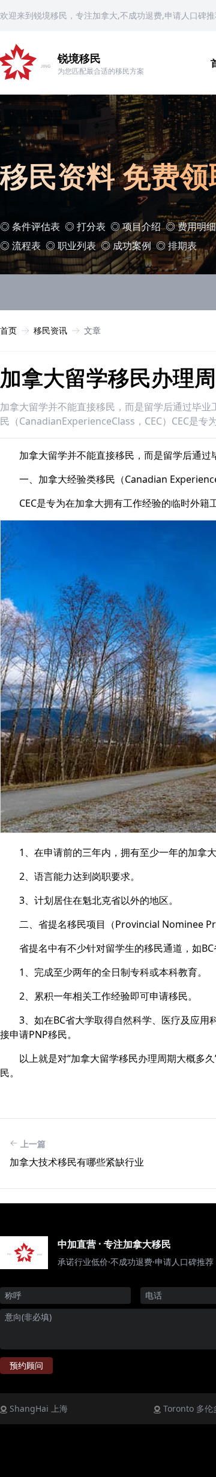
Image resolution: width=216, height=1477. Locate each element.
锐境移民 (79, 58)
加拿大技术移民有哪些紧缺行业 (77, 1162)
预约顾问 (26, 1365)
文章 (92, 330)
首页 (8, 330)
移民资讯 (50, 330)
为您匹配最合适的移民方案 (101, 71)
